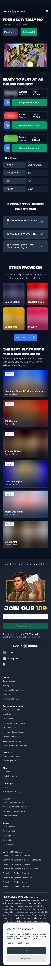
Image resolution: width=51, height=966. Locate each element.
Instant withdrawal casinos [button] (14, 723)
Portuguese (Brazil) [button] (11, 791)
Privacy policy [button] (9, 685)
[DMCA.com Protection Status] (25, 666)
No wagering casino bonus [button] (15, 807)
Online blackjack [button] (10, 827)
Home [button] (6, 564)
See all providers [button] (23, 337)
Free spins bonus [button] (10, 816)
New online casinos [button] (11, 710)
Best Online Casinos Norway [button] (15, 882)
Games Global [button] (20, 24)
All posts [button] (6, 771)
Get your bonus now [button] (29, 102)
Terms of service (33, 637)
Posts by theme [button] (10, 776)
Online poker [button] (8, 835)
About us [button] (7, 694)
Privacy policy (16, 637)
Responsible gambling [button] (13, 690)
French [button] (6, 787)
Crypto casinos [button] (9, 727)
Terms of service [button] (10, 681)
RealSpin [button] (23, 114)
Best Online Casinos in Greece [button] (16, 864)
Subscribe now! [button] (24, 626)
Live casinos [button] (8, 718)
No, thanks (26, 958)
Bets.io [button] (22, 137)
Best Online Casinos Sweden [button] (16, 873)
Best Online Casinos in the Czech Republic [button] (22, 860)
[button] (14, 11)
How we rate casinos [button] (12, 699)
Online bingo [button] (8, 840)
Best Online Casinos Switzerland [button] (17, 878)
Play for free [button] (10, 32)
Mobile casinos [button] (9, 714)
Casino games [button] (9, 761)
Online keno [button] (8, 844)
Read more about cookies (18, 943)
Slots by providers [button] (11, 756)
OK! (27, 950)
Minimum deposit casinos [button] (14, 732)
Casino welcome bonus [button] (13, 802)
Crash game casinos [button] (12, 741)
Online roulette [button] (9, 831)
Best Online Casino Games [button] (26, 564)
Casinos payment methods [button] (15, 745)
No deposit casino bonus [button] (14, 811)
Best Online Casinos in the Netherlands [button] (20, 869)
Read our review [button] (23, 95)
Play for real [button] (27, 32)
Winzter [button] (23, 91)
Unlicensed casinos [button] (11, 736)
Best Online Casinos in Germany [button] (17, 855)
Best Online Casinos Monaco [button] (16, 886)
